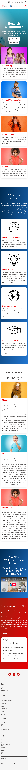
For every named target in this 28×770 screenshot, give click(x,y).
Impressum (4, 758)
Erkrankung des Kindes (3, 705)
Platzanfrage (14, 42)
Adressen (3, 749)
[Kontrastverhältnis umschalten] (9, 2)
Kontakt (3, 747)
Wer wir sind (2, 741)
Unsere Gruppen (3, 688)
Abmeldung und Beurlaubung (3, 709)
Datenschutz (3, 745)
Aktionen (3, 714)
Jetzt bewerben (14, 39)
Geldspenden (3, 721)
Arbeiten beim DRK (3, 752)
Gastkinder (3, 713)
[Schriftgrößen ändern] (16, 2)
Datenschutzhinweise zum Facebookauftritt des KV (13, 763)
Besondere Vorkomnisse (3, 696)
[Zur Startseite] (11, 6)
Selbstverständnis (3, 744)
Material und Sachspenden (3, 724)
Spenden (5, 633)
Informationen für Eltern (3, 692)
